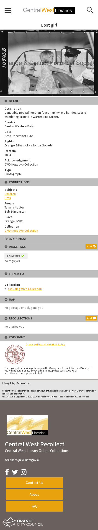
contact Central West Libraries (70, 390)
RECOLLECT (7, 396)
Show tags (13, 255)
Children (10, 194)
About (34, 494)
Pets (8, 198)
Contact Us (34, 482)
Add (89, 246)
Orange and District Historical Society (45, 344)
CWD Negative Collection (25, 289)
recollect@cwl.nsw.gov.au (22, 460)
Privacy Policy (8, 383)
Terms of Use (23, 383)
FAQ (34, 506)
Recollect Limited (49, 396)
